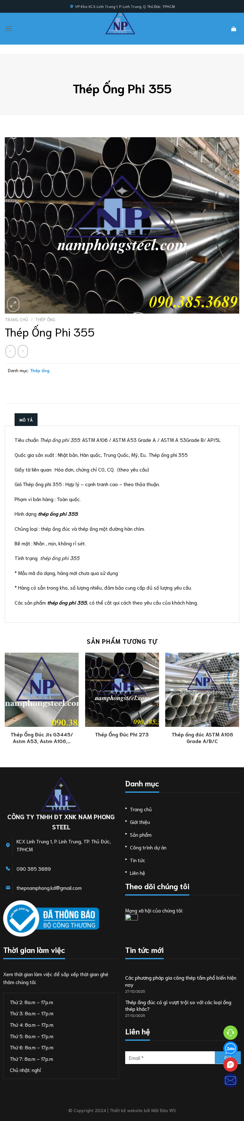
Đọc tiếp (41, 735)
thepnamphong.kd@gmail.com (49, 887)
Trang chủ (16, 319)
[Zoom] (13, 304)
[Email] (230, 1080)
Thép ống (45, 319)
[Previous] (5, 709)
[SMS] (230, 1064)
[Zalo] (230, 1048)
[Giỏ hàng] (233, 29)
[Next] (239, 709)
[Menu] (8, 28)
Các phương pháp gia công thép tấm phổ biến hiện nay (180, 981)
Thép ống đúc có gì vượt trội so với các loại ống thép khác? (178, 1005)
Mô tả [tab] (26, 419)
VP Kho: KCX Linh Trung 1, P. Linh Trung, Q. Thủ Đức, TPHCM (125, 6)
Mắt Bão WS (163, 1110)
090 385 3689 (34, 868)
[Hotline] (230, 1032)
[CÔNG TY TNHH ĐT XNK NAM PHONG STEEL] (120, 21)
